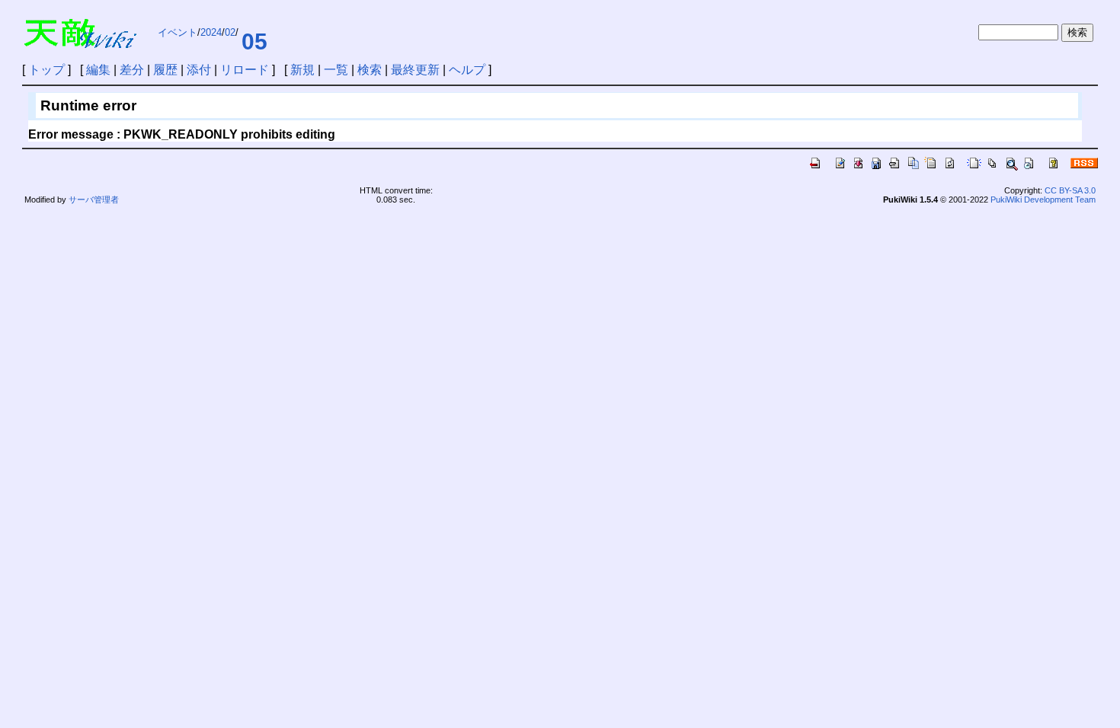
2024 (211, 32)
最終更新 (415, 69)
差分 (132, 69)
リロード (244, 69)
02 (230, 32)
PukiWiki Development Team (1043, 199)
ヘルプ (467, 69)
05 (254, 41)
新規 (302, 69)
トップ (46, 69)
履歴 (165, 69)
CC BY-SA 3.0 (1070, 190)
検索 (369, 69)
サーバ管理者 (94, 199)
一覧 (336, 69)
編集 (98, 69)
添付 (199, 69)
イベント (177, 32)
